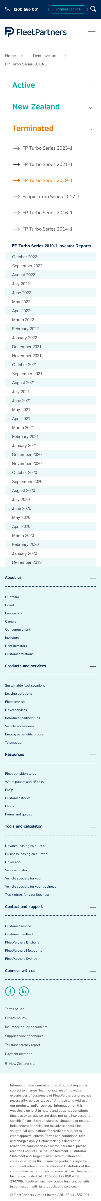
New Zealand (36, 107)
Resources (14, 755)
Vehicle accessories (19, 726)
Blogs (9, 806)
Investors (12, 637)
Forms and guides (18, 814)
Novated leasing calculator (25, 846)
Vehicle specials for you (23, 878)
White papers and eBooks (24, 782)
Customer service (18, 926)
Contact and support (24, 907)
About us (13, 578)
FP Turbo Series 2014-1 (47, 229)
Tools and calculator (23, 826)
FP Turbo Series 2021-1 (47, 164)
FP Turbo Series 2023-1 (47, 148)
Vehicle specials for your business (30, 886)
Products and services (25, 666)
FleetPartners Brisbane (22, 942)
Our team (12, 597)
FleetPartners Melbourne (23, 950)
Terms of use (14, 1009)
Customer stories (18, 798)
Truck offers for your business (27, 894)
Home (10, 56)
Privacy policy (15, 1018)
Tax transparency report (22, 1045)
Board (9, 605)
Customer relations (19, 654)
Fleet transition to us (20, 773)
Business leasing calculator (26, 854)
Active (23, 86)
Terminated (33, 129)
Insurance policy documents (26, 1027)
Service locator (16, 870)
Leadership (13, 613)
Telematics (13, 742)
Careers (10, 621)
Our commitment (17, 629)
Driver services (16, 710)
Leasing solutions (18, 693)
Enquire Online (68, 9)
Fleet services (15, 701)
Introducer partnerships (22, 718)
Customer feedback (19, 934)
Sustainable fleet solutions (25, 685)
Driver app (12, 862)
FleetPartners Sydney (21, 958)
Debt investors (46, 56)
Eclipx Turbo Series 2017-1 (51, 196)
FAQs (9, 790)
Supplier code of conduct (24, 1036)
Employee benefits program (25, 734)
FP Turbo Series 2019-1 (26, 64)
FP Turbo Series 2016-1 (47, 212)
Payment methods (18, 1054)
